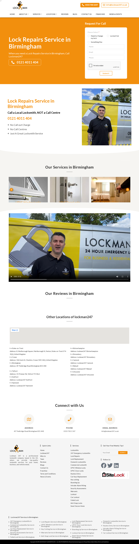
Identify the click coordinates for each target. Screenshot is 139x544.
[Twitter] (110, 465)
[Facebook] (103, 465)
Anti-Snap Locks (76, 503)
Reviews (64, 14)
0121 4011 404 (20, 118)
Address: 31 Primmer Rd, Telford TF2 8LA (25, 374)
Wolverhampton (79, 348)
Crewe (14, 357)
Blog (75, 14)
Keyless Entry (76, 474)
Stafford (15, 377)
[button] (11, 189)
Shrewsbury (77, 354)
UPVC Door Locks (77, 471)
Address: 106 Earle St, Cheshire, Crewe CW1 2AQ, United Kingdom (34, 360)
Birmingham (16, 363)
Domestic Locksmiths (78, 462)
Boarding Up (75, 483)
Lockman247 (44, 453)
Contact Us (86, 14)
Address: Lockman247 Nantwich (21, 386)
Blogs (42, 465)
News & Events (115, 14)
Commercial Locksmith (79, 465)
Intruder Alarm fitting (78, 485)
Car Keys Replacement (79, 477)
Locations (50, 14)
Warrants (74, 491)
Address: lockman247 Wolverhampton (84, 351)
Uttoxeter (76, 372)
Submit (106, 73)
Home (12, 14)
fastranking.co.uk (78, 541)
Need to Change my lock (97, 37)
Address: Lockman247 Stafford (21, 380)
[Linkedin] (116, 465)
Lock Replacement (77, 459)
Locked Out (114, 36)
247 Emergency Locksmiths (80, 453)
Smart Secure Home (78, 506)
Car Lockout (75, 497)
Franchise (100, 14)
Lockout (73, 494)
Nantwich (15, 383)
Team (42, 459)
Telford (14, 371)
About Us (23, 14)
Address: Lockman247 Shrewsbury (83, 357)
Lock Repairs (75, 456)
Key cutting (75, 480)
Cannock (76, 360)
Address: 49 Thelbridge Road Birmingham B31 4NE (28, 366)
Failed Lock (75, 500)
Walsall (75, 366)
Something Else (96, 42)
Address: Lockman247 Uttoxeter (82, 375)
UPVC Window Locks (78, 468)
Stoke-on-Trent (17, 348)
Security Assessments (78, 488)
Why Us (43, 456)
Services (36, 14)
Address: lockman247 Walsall (81, 369)
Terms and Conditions (48, 474)
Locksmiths (75, 450)
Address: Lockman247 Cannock (82, 363)
